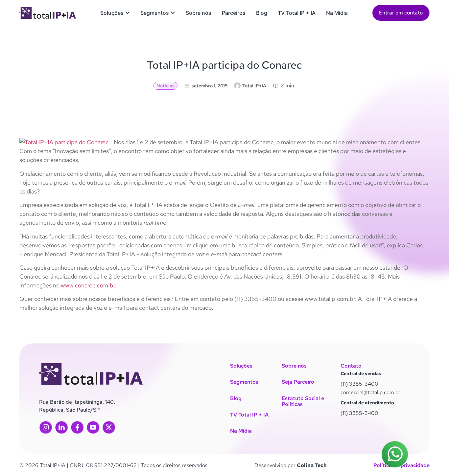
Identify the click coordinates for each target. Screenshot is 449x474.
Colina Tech (312, 465)
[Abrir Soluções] (127, 13)
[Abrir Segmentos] (173, 13)
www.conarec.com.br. (89, 285)
